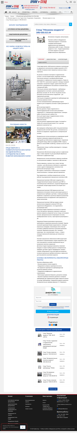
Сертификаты (44, 12)
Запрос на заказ (28, 408)
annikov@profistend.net (31, 6)
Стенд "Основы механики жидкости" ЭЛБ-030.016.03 (50, 353)
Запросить (53, 304)
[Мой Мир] (54, 325)
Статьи (44, 402)
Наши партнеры (47, 396)
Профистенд (25, 12)
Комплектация (62, 59)
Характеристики (51, 59)
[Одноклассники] (52, 325)
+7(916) (58, 404)
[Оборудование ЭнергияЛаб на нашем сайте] (53, 290)
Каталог (14, 12)
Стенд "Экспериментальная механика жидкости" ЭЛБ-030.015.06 (50, 360)
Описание (41, 59)
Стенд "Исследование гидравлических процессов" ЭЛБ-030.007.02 (50, 374)
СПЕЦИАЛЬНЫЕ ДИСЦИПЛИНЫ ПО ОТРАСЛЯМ (12, 410)
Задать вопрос (42, 62)
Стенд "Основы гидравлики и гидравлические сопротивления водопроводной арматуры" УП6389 (50, 344)
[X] (56, 325)
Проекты (34, 12)
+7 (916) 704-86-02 (48, 8)
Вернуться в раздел (53, 311)
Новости (44, 400)
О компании (29, 396)
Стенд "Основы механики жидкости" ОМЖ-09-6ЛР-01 (50, 381)
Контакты (53, 12)
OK (22, 427)
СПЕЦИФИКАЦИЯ (53, 317)
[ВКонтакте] (50, 325)
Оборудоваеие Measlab (13, 421)
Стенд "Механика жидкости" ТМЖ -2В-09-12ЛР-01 (49, 335)
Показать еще (52, 389)
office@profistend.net (31, 8)
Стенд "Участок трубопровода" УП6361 (49, 367)
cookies (4, 428)
